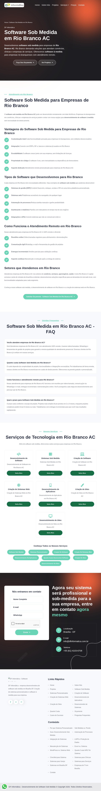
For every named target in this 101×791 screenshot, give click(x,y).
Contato (81, 5)
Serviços (63, 5)
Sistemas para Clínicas (83, 757)
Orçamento (78, 711)
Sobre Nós (46, 5)
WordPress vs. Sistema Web (60, 750)
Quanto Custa (55, 711)
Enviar (25, 632)
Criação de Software (61, 552)
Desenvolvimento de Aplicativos (26, 558)
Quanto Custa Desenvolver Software (56, 558)
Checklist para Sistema (58, 757)
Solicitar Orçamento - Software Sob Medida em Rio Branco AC (49, 296)
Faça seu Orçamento (24, 62)
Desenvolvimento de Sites (50, 563)
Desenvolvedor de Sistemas (81, 705)
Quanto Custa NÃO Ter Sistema (83, 751)
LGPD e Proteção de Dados (82, 740)
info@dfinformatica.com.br (75, 641)
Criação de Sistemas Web (83, 552)
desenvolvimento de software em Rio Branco (48, 287)
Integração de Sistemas (58, 739)
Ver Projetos (46, 62)
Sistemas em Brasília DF (58, 765)
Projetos (55, 5)
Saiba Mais (18, 473)
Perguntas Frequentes (82, 715)
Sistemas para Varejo (57, 761)
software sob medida (23, 287)
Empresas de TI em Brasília (81, 766)
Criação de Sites (80, 558)
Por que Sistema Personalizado (61, 728)
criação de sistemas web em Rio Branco (81, 287)
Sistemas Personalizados (38, 552)
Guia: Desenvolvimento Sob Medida (60, 733)
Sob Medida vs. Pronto (82, 728)
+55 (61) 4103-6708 (72, 650)
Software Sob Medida (16, 552)
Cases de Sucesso (56, 715)
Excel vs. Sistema (81, 746)
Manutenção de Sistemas (59, 746)
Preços (73, 5)
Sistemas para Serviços (83, 761)
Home (37, 5)
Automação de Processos (84, 732)
